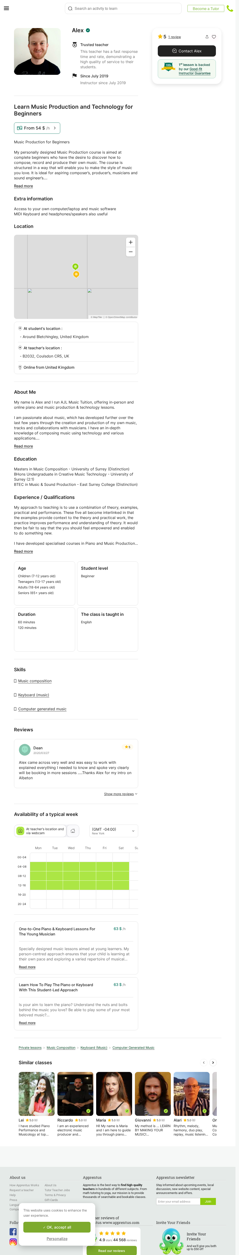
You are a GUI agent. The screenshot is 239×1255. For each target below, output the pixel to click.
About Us (50, 1185)
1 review (174, 37)
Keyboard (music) (33, 694)
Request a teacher (22, 1190)
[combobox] (123, 8)
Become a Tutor (206, 8)
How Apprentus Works (24, 1185)
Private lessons (30, 1047)
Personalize (57, 1238)
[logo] (38, 8)
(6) (36, 1120)
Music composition (35, 680)
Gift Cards (51, 1200)
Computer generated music (42, 709)
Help (13, 1195)
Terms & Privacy (55, 1195)
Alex (78, 30)
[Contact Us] (230, 8)
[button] (214, 37)
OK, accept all (58, 1227)
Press (13, 1200)
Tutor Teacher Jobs (57, 1190)
